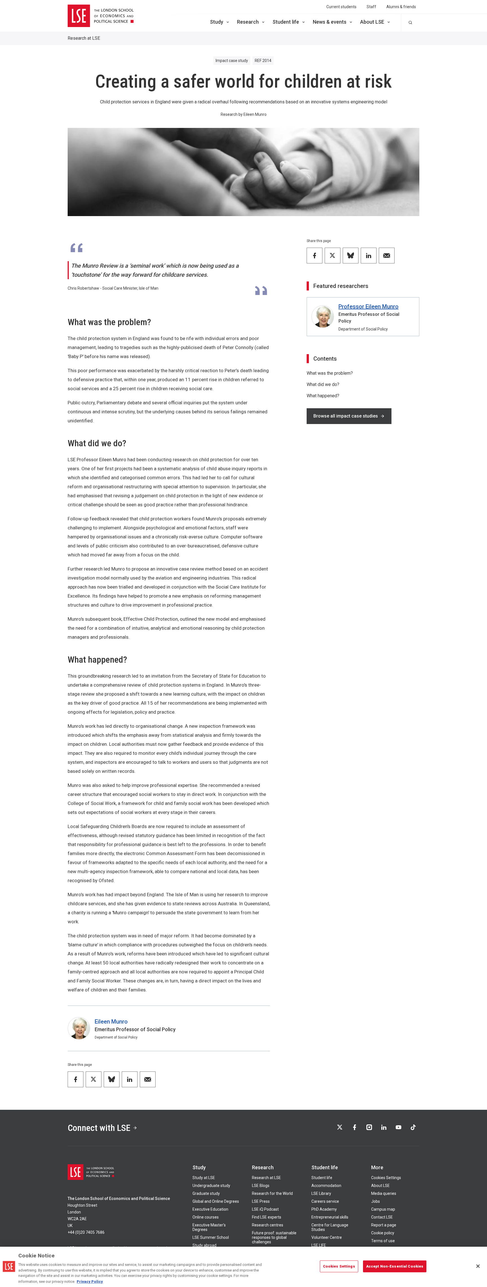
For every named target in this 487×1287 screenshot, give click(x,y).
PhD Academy (324, 1209)
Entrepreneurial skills (329, 1217)
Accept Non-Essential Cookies (395, 1266)
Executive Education (210, 1209)
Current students (341, 7)
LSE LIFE (318, 1245)
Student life (286, 22)
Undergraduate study (211, 1185)
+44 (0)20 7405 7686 (86, 1232)
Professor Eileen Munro (368, 306)
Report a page (383, 1225)
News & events (329, 22)
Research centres (267, 1225)
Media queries (383, 1193)
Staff (371, 7)
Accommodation (326, 1185)
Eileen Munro (111, 1021)
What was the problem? (330, 373)
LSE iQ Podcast (265, 1209)
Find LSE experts (266, 1217)
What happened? (323, 395)
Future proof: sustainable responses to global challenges (274, 1237)
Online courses (205, 1217)
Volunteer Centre (326, 1237)
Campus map (383, 1209)
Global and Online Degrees (215, 1201)
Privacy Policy (90, 1281)
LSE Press (261, 1201)
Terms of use (383, 1241)
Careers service (325, 1201)
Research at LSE (84, 38)
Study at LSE (203, 1177)
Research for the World (272, 1193)
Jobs (375, 1201)
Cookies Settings (386, 1177)
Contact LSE (382, 1217)
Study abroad (204, 1245)
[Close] (478, 1266)
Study (216, 22)
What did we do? (323, 384)
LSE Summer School (210, 1237)
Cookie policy (382, 1233)
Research (248, 22)
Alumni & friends (401, 7)
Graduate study (206, 1193)
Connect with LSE (99, 1127)
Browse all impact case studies (345, 416)
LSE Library (321, 1193)
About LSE (372, 22)
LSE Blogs (260, 1185)
